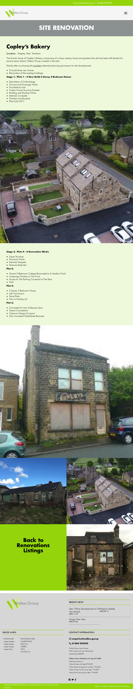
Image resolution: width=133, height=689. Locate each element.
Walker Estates (9, 644)
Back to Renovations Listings (33, 545)
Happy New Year (77, 619)
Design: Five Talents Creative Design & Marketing (112, 686)
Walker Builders (9, 641)
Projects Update (107, 608)
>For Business (8, 639)
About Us (24, 644)
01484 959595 (80, 643)
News (23, 649)
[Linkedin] (69, 679)
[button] (126, 13)
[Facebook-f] (75, 679)
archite (36, 65)
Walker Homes (9, 647)
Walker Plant (8, 649)
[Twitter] (72, 679)
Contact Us (25, 652)
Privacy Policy (46, 685)
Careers (23, 647)
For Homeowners (28, 639)
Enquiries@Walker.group (83, 3)
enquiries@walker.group (85, 639)
